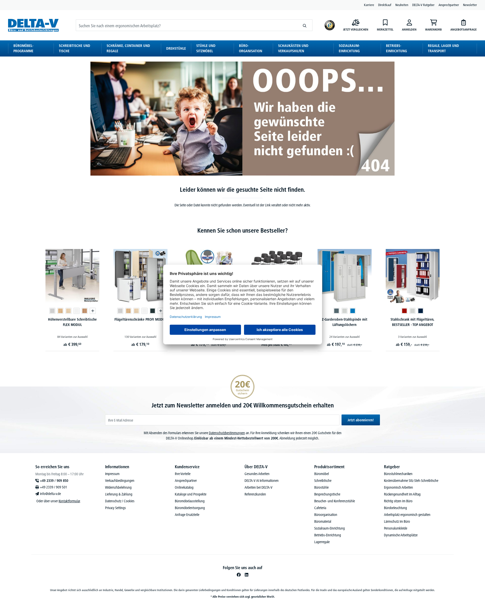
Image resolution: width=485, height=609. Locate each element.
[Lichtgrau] (52, 311)
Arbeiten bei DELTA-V (259, 487)
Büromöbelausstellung (190, 501)
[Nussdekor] (85, 311)
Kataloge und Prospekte (190, 494)
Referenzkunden (255, 494)
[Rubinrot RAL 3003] (404, 311)
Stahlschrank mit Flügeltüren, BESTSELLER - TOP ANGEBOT (412, 322)
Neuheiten (401, 5)
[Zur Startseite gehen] (33, 25)
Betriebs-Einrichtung (327, 535)
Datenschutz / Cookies (119, 501)
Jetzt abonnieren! (361, 420)
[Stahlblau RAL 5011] (421, 311)
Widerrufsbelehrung (118, 487)
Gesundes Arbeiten (257, 474)
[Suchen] (304, 25)
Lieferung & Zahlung (118, 494)
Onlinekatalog (184, 487)
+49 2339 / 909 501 (53, 487)
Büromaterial (322, 521)
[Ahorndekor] (68, 311)
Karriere (369, 5)
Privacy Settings (115, 508)
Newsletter (470, 5)
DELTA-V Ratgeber (423, 5)
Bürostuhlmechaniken (398, 474)
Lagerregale (322, 542)
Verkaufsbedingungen (119, 480)
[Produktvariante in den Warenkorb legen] (93, 311)
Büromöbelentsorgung (190, 508)
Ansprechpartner (449, 5)
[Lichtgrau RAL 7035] (345, 311)
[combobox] (186, 25)
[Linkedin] (246, 575)
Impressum (112, 474)
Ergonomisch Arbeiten (398, 487)
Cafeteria (320, 508)
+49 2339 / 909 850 (54, 480)
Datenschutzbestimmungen (227, 433)
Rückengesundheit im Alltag (402, 494)
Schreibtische (322, 480)
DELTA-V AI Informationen (262, 480)
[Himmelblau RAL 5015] (353, 311)
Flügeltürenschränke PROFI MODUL (140, 319)
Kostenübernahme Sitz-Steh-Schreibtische (411, 480)
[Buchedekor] (60, 311)
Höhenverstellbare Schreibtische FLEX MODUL (72, 322)
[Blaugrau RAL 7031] (336, 311)
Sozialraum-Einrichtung (329, 528)
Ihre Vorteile (182, 474)
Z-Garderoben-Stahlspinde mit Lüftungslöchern (344, 322)
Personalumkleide (395, 528)
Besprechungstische (327, 494)
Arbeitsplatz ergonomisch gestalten (407, 514)
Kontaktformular (69, 501)
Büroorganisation (325, 514)
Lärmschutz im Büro (397, 521)
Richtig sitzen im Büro (398, 501)
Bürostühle (321, 487)
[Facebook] (239, 575)
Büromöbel (321, 474)
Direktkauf (384, 5)
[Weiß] (77, 311)
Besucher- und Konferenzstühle (334, 501)
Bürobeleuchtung (395, 508)
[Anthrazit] (153, 311)
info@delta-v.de (50, 493)
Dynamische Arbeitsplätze (401, 535)
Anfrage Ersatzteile (187, 514)
